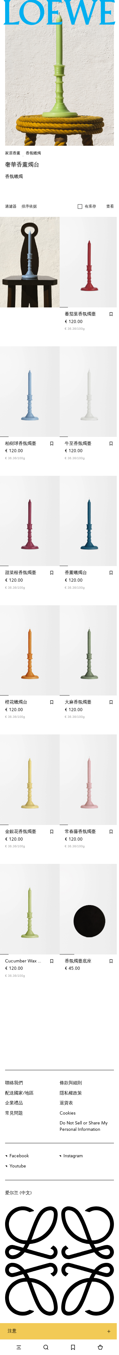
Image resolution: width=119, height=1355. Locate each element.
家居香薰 (12, 153)
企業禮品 (14, 1103)
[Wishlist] (73, 1347)
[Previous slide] (11, 262)
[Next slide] (48, 262)
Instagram (73, 1156)
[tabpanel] (30, 262)
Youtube (18, 1166)
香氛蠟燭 (33, 153)
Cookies (68, 1113)
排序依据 (29, 207)
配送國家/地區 (19, 1093)
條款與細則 (71, 1083)
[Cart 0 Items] (100, 1347)
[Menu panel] (18, 1347)
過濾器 (11, 207)
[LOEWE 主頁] (59, 12)
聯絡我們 (14, 1083)
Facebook (19, 1156)
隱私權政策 (71, 1093)
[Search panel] (46, 1347)
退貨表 (66, 1103)
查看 (110, 207)
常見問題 (14, 1113)
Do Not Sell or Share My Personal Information (84, 1126)
